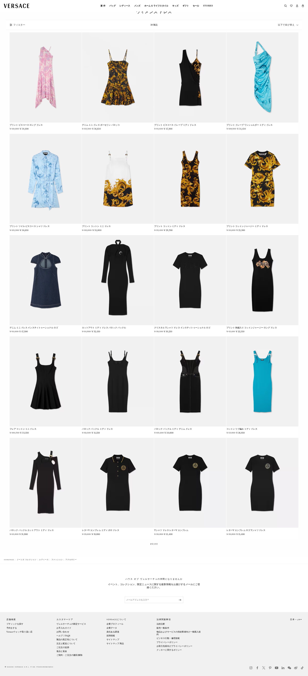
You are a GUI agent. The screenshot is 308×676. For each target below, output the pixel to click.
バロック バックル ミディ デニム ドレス (173, 429)
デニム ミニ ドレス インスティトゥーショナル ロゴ (34, 327)
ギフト (186, 5)
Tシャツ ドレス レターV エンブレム (171, 530)
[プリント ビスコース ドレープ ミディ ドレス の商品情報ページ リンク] (190, 77)
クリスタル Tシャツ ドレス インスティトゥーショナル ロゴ (182, 327)
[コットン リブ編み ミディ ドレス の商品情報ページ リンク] (263, 381)
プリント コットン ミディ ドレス (169, 226)
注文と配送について (65, 643)
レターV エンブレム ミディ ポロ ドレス (100, 530)
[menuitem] (103, 6)
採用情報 (111, 635)
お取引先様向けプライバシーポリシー (174, 646)
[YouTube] (276, 668)
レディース (125, 5)
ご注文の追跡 (62, 647)
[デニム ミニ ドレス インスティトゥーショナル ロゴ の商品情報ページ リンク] (46, 280)
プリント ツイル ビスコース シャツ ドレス (30, 226)
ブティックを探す (14, 624)
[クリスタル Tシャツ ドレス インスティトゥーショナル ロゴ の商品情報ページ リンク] (190, 280)
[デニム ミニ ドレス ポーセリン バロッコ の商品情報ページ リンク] (118, 77)
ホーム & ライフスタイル (156, 5)
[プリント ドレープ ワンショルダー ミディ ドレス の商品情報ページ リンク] (263, 77)
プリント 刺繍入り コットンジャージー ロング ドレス (252, 327)
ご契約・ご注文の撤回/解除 (69, 655)
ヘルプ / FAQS (63, 635)
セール (196, 5)
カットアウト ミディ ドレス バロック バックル (104, 327)
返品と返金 (61, 651)
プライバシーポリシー (167, 642)
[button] (303, 5)
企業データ (112, 628)
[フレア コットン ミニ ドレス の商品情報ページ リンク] (46, 381)
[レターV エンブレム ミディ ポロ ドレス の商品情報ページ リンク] (118, 483)
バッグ (112, 5)
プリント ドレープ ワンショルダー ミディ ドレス (250, 125)
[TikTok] (302, 668)
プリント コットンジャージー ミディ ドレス (247, 226)
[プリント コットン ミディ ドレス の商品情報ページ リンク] (190, 179)
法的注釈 (161, 624)
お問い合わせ (62, 631)
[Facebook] (257, 668)
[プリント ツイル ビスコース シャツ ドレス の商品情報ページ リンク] (46, 179)
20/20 (154, 544)
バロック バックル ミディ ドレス (97, 429)
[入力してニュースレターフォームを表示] (180, 600)
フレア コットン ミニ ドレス (23, 429)
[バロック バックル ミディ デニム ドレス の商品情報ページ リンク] (190, 381)
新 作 (103, 5)
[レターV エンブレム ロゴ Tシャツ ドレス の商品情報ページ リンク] (263, 483)
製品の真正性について (66, 639)
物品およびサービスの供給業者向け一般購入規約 (179, 633)
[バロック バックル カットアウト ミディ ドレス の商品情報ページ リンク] (46, 483)
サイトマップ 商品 (115, 643)
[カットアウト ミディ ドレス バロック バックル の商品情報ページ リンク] (118, 280)
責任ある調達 (113, 631)
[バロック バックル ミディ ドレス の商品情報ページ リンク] (118, 381)
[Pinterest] (270, 668)
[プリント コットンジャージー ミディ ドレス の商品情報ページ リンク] (263, 179)
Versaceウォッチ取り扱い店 (19, 631)
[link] (9, 559)
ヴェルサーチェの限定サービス (71, 624)
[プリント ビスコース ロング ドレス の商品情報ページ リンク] (46, 77)
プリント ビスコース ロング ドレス (26, 125)
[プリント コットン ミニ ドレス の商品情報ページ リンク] (118, 179)
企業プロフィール (115, 624)
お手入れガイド (63, 628)
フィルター (19, 25)
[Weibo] (296, 668)
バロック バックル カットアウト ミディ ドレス (32, 530)
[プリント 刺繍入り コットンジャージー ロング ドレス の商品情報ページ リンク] (263, 280)
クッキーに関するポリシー (169, 650)
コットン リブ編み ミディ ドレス (242, 429)
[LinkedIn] (283, 668)
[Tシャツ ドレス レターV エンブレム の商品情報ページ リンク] (190, 483)
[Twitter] (264, 668)
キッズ (175, 5)
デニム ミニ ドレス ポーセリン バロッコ (101, 125)
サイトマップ (113, 639)
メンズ (137, 5)
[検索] (285, 5)
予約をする (11, 628)
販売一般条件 (163, 628)
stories (208, 5)
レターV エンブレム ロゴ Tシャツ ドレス (246, 530)
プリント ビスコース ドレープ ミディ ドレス (175, 125)
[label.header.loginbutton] (297, 5)
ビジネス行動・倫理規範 (168, 638)
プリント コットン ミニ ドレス (96, 226)
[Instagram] (251, 668)
